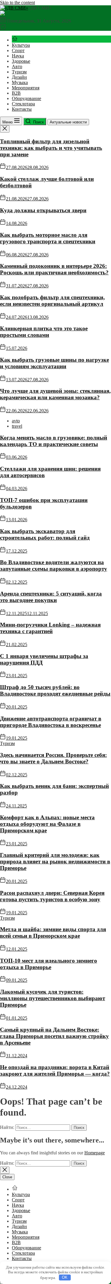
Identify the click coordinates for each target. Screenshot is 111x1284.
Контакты (22, 109)
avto (16, 420)
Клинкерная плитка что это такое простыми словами (44, 331)
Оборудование (26, 98)
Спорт (18, 50)
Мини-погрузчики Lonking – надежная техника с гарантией (50, 628)
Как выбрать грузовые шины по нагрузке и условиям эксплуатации (54, 363)
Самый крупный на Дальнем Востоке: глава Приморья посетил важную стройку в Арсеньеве (54, 1036)
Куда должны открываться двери (43, 210)
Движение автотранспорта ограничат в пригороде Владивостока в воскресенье (50, 721)
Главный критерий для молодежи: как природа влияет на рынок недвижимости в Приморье (55, 861)
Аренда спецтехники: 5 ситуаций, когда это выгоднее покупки (51, 596)
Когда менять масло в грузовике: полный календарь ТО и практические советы (53, 441)
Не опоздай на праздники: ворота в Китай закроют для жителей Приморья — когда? (55, 1070)
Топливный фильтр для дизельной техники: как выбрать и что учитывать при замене (51, 147)
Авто (17, 66)
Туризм (19, 71)
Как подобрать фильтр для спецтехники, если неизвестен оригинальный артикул (52, 300)
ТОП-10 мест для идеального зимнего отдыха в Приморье (48, 964)
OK (64, 1277)
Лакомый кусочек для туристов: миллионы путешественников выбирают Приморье (52, 998)
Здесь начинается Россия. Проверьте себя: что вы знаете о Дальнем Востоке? (53, 758)
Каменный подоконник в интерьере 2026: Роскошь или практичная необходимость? (54, 269)
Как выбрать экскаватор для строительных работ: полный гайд (45, 534)
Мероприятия (25, 87)
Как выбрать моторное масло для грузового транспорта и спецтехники (47, 238)
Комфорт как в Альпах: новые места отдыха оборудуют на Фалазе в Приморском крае (47, 824)
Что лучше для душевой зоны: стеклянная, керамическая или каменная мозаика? (55, 394)
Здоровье (21, 61)
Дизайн (19, 77)
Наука (18, 55)
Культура (21, 45)
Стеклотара (23, 103)
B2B (16, 93)
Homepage (94, 1152)
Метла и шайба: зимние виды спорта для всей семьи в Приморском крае (53, 932)
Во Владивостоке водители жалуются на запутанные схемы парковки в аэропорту (53, 565)
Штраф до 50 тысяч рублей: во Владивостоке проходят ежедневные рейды (55, 690)
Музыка (20, 82)
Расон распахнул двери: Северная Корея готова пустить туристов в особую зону (52, 896)
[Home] (15, 39)
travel (17, 426)
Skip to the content (17, 2)
